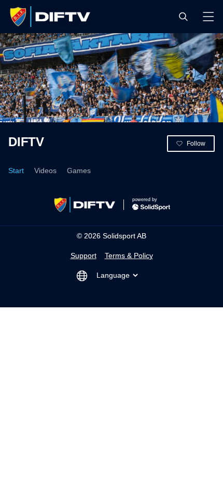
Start (16, 170)
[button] (183, 16)
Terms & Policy (129, 255)
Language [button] (113, 275)
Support (83, 255)
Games (79, 170)
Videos (45, 170)
